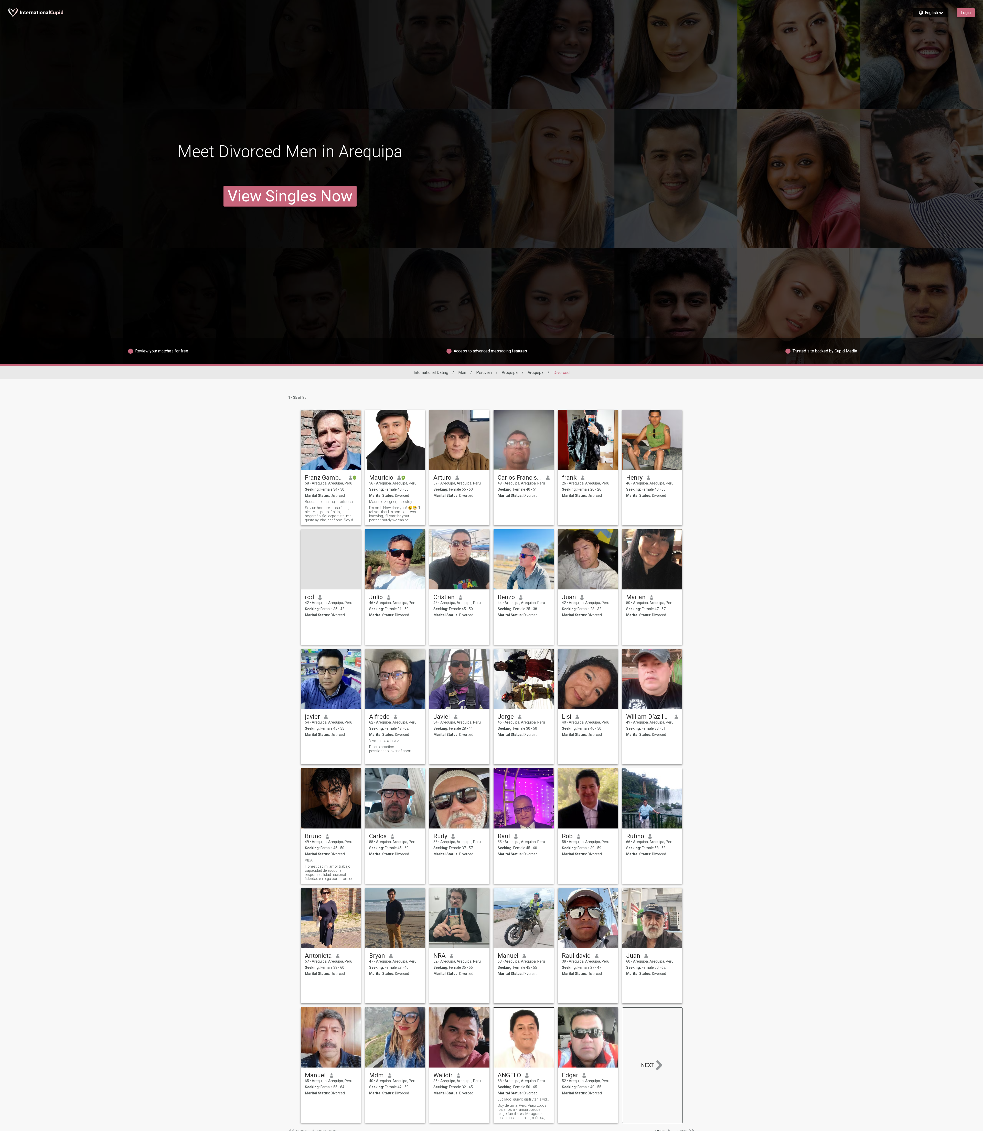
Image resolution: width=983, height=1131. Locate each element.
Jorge (506, 716)
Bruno (313, 836)
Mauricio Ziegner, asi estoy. (391, 502)
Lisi (566, 716)
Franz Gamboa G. (325, 477)
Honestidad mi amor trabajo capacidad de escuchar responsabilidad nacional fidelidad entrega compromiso (329, 872)
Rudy (440, 836)
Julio (376, 597)
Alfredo (379, 716)
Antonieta (318, 955)
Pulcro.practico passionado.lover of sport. (390, 749)
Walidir (443, 1075)
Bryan (377, 955)
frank (569, 477)
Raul (504, 836)
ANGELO (509, 1075)
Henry (634, 477)
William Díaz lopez (648, 716)
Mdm (376, 1075)
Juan (569, 597)
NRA (439, 955)
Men (462, 372)
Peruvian (484, 372)
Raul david (576, 955)
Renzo (506, 597)
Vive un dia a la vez (384, 741)
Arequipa (510, 372)
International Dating (431, 372)
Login (966, 12)
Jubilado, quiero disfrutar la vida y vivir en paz (524, 1099)
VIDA (309, 860)
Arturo (442, 477)
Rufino (635, 836)
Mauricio (381, 477)
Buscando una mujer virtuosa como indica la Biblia (331, 502)
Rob (567, 836)
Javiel (441, 716)
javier (312, 716)
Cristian (444, 597)
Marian (636, 597)
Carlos (378, 836)
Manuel (508, 955)
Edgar (570, 1075)
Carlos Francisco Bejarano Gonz (520, 477)
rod (309, 597)
